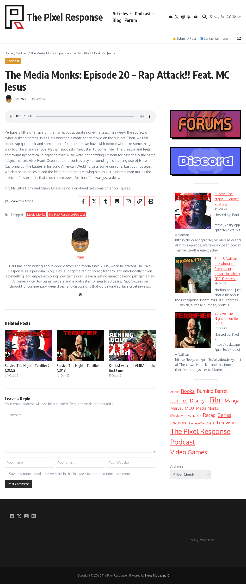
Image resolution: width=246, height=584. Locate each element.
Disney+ (198, 401)
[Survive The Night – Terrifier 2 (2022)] (193, 211)
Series (224, 415)
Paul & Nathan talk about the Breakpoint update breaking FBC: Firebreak (227, 269)
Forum (130, 20)
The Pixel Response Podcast (67, 214)
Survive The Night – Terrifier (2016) (227, 318)
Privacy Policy (198, 540)
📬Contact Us (209, 38)
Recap (209, 415)
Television (227, 422)
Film (215, 399)
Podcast (143, 13)
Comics (179, 400)
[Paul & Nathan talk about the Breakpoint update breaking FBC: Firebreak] (193, 275)
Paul (23, 99)
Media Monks (36, 214)
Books (188, 391)
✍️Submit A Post (184, 38)
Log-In (226, 38)
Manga (232, 401)
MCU (189, 408)
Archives (176, 466)
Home (9, 53)
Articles (120, 13)
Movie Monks (180, 416)
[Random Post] (239, 39)
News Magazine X (157, 575)
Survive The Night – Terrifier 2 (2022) (227, 199)
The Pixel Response (64, 17)
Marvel (176, 408)
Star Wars (178, 423)
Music (197, 416)
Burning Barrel (212, 391)
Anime (174, 392)
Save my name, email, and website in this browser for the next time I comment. (70, 474)
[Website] (80, 295)
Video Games (188, 452)
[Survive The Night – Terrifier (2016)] (193, 330)
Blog (117, 20)
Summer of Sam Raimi (201, 423)
